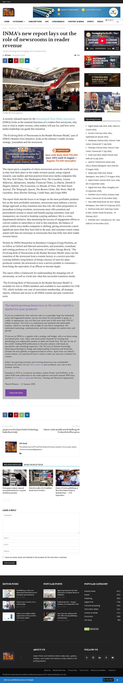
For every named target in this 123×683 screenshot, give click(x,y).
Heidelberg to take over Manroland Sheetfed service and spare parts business (27, 592)
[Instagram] (93, 657)
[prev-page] (4, 500)
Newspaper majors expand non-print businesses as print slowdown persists (14, 490)
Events (90, 21)
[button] (117, 22)
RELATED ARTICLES (12, 465)
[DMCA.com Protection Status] (91, 630)
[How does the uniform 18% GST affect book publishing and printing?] (49, 616)
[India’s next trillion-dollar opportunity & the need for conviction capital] (9, 616)
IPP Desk (8, 55)
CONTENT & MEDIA (76, 21)
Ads (47, 21)
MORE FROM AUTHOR (33, 465)
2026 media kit (36, 364)
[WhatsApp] (21, 60)
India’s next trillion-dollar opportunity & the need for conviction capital (26, 616)
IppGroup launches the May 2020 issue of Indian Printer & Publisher (68, 592)
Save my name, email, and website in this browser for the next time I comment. (36, 557)
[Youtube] (112, 657)
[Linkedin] (27, 60)
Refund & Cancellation (98, 670)
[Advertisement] (102, 247)
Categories (18, 21)
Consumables (58, 21)
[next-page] (7, 500)
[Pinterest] (16, 60)
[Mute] (113, 48)
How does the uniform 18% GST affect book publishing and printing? (67, 616)
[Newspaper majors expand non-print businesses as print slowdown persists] (15, 478)
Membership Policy (59, 670)
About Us (47, 670)
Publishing (12, 28)
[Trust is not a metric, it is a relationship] (9, 605)
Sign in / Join (6, 2)
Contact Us (112, 670)
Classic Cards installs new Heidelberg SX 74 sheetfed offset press (61, 430)
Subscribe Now (16, 392)
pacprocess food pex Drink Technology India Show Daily (20, 430)
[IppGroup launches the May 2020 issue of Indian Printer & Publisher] (49, 593)
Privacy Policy (72, 670)
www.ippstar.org (20, 378)
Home (6, 21)
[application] (102, 41)
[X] (10, 60)
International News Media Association (55, 118)
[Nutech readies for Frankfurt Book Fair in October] (41, 478)
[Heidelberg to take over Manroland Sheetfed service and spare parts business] (9, 593)
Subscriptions (35, 21)
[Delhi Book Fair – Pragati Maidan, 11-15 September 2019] (49, 605)
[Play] (87, 48)
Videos (100, 21)
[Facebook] (5, 60)
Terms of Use (84, 670)
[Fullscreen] (117, 48)
